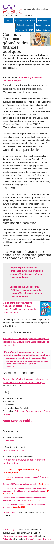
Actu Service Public (17, 421)
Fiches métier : (9, 440)
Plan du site (8, 536)
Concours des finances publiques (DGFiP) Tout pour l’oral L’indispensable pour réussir (20, 307)
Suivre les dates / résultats (17, 408)
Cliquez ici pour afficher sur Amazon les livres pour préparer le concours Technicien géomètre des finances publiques (26, 272)
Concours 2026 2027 (24, 30)
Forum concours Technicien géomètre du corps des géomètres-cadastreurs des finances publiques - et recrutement (26, 341)
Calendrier (19, 411)
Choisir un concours (14, 437)
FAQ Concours (44, 21)
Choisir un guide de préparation (19, 456)
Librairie (6, 414)
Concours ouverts (34, 411)
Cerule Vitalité (9, 512)
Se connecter (21, 536)
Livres (47, 25)
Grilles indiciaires (43, 30)
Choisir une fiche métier (15, 447)
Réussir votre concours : (14, 450)
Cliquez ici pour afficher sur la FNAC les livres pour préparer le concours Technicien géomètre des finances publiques (26, 291)
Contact (32, 536)
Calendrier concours (25, 25)
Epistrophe (7, 539)
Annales (8, 21)
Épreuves (9, 401)
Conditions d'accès (13, 398)
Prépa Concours (33, 539)
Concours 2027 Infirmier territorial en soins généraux (24, 477)
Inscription (9, 405)
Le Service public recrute (25, 21)
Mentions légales (10, 529)
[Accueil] (13, 9)
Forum (38, 25)
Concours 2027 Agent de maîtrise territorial (20, 484)
